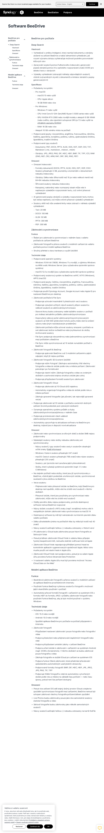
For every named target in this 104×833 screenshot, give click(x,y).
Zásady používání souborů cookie (27, 822)
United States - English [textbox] (64, 4)
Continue (92, 4)
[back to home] (13, 12)
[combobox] (70, 4)
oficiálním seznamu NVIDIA (49, 123)
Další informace (54, 449)
